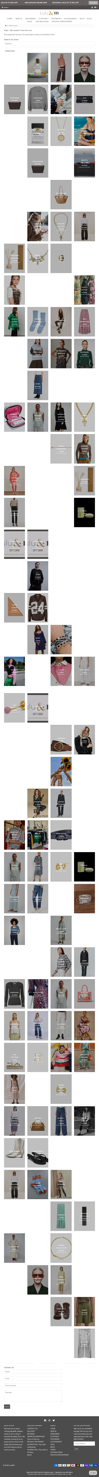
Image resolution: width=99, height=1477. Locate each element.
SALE (82, 19)
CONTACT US (32, 1428)
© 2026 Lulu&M (9, 1465)
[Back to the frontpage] (6, 25)
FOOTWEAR (56, 19)
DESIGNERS (30, 19)
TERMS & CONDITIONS (35, 1436)
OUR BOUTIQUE (42, 21)
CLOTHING (43, 19)
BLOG (89, 19)
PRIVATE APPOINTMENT (62, 21)
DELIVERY (31, 1431)
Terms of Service (33, 1439)
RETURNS (31, 1434)
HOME (9, 19)
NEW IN (19, 19)
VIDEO (29, 21)
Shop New (93, 2)
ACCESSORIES (70, 19)
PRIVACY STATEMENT (35, 1442)
